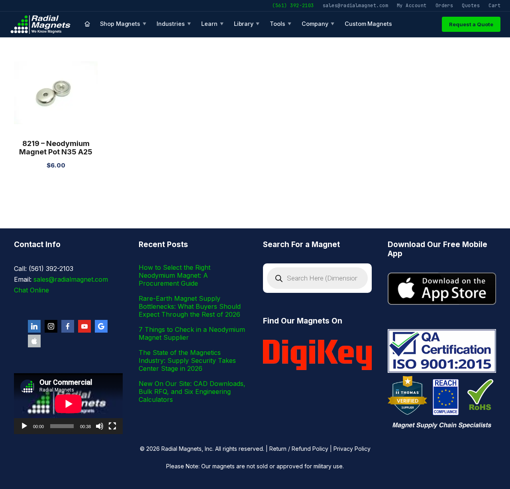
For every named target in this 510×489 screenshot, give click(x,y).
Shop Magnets (123, 23)
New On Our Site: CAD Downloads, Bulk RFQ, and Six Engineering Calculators (192, 391)
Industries (174, 23)
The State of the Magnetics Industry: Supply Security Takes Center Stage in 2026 (187, 360)
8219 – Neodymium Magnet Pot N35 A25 (55, 147)
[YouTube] (84, 326)
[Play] (24, 426)
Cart (494, 5)
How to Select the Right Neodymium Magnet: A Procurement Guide (174, 275)
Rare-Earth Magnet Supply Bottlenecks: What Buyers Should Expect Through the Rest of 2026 (190, 306)
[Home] (87, 24)
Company (318, 23)
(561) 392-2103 (293, 5)
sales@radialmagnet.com (355, 5)
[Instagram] (51, 326)
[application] (68, 403)
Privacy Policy (352, 448)
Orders (444, 5)
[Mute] (100, 426)
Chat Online (31, 290)
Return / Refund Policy (298, 448)
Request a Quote (471, 24)
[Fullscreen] (112, 426)
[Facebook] (67, 326)
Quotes (471, 5)
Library (247, 23)
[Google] (101, 326)
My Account (412, 5)
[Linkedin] (34, 326)
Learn (212, 23)
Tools (280, 23)
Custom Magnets (368, 23)
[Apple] (34, 341)
